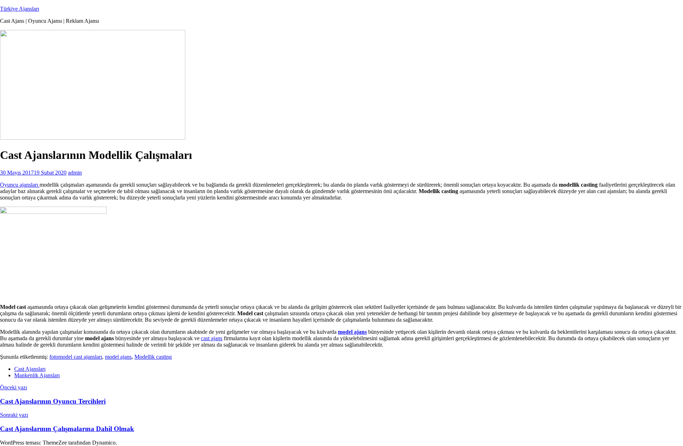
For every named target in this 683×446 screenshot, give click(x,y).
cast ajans (211, 338)
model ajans (118, 357)
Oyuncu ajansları (19, 185)
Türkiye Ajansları (19, 9)
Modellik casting (153, 357)
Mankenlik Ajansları (37, 375)
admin (75, 173)
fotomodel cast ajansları (75, 357)
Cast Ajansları (30, 369)
